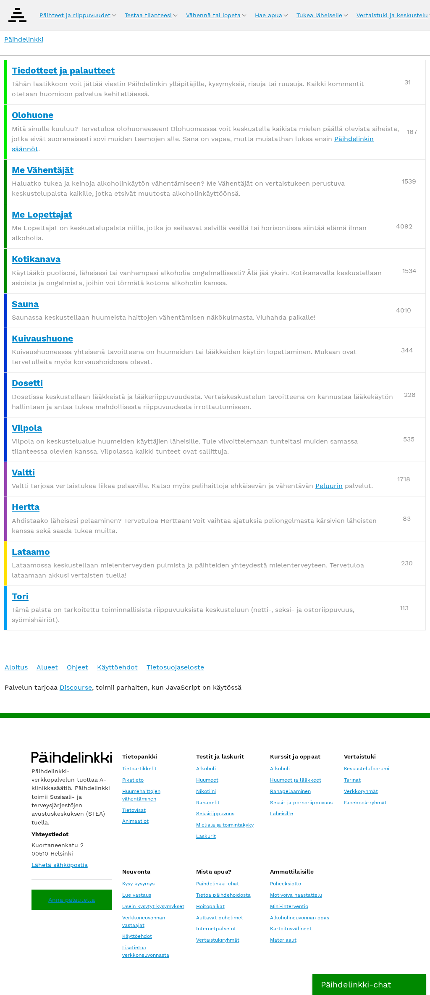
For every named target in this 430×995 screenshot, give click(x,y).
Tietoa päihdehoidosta (223, 895)
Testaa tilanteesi (148, 15)
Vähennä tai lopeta (213, 15)
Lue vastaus (136, 895)
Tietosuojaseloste (175, 667)
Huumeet (207, 780)
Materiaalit (283, 940)
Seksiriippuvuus (215, 813)
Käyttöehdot (117, 667)
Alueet (47, 667)
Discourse (76, 687)
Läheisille (281, 813)
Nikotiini (206, 791)
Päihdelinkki (23, 39)
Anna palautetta (71, 899)
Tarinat (352, 780)
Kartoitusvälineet (291, 929)
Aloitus (16, 667)
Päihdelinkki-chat (217, 884)
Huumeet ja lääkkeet (295, 780)
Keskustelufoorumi (366, 769)
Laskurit (206, 836)
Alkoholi (206, 769)
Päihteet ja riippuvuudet (74, 15)
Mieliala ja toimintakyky (225, 825)
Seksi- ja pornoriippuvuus (301, 803)
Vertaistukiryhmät (217, 940)
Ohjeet (77, 667)
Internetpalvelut (216, 929)
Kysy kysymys (138, 884)
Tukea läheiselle (319, 15)
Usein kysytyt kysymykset (153, 906)
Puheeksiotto (285, 884)
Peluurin (329, 486)
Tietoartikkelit (139, 769)
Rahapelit (208, 803)
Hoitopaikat (210, 906)
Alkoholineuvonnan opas (299, 918)
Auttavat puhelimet (219, 918)
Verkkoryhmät (361, 791)
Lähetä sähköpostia (59, 864)
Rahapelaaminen (290, 791)
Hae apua (268, 15)
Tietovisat (134, 810)
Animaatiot (135, 821)
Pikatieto (133, 780)
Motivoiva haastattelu (296, 895)
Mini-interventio (289, 906)
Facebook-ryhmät (365, 803)
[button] (369, 984)
